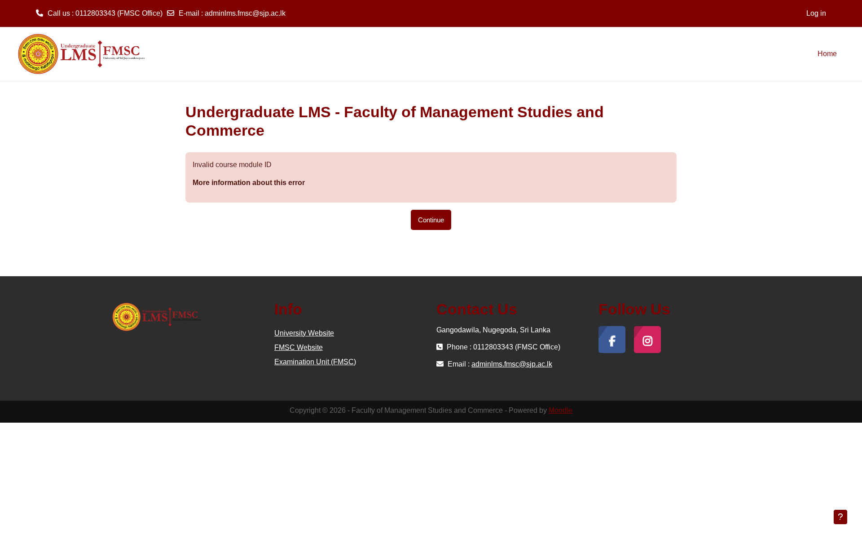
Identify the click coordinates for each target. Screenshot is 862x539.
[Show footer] (840, 517)
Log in (816, 13)
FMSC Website (298, 347)
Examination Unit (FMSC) (315, 362)
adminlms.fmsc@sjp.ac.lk (245, 13)
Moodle (560, 410)
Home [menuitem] (827, 53)
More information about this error (249, 182)
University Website (304, 333)
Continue (431, 220)
